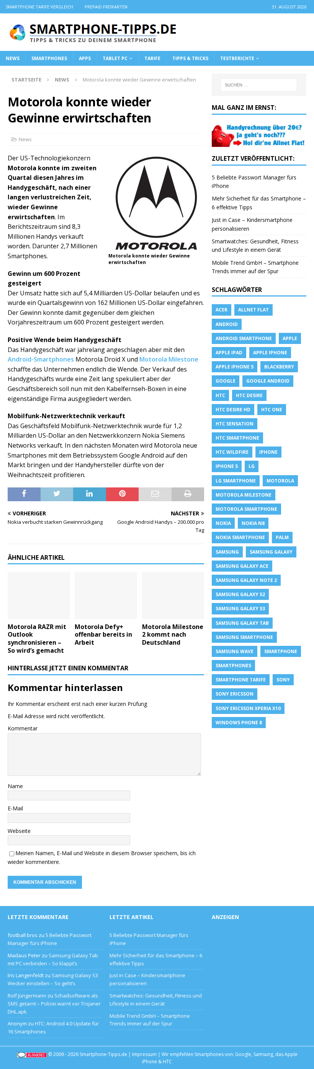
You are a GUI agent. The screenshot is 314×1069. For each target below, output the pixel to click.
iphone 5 (227, 466)
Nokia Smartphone (240, 537)
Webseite (19, 830)
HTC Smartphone (237, 438)
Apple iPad (229, 352)
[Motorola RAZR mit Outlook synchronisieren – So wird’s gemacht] (39, 595)
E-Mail (15, 808)
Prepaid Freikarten (106, 7)
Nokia (223, 523)
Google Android (267, 381)
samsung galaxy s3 (240, 608)
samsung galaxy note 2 (246, 580)
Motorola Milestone (168, 359)
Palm (282, 537)
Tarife (152, 58)
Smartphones (49, 58)
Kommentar (23, 728)
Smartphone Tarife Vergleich (39, 7)
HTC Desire (249, 395)
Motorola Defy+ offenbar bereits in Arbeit (103, 634)
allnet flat (253, 309)
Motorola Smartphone (246, 509)
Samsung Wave (234, 651)
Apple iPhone (270, 352)
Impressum (144, 1054)
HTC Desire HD (233, 409)
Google (226, 381)
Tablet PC (115, 58)
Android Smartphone (244, 338)
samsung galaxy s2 (240, 594)
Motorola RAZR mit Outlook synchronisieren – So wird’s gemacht (37, 638)
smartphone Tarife (241, 679)
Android (227, 324)
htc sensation (234, 423)
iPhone (268, 452)
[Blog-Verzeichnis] (31, 1054)
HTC (220, 395)
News (13, 58)
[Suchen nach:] (258, 84)
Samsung (227, 552)
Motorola (280, 480)
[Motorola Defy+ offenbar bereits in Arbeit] (106, 595)
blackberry (279, 366)
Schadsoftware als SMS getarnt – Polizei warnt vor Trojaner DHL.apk (54, 1003)
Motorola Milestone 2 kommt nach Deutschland (172, 634)
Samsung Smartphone (244, 637)
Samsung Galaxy (271, 552)
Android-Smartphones (41, 359)
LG (252, 466)
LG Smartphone (236, 480)
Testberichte (237, 58)
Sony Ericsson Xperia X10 (248, 708)
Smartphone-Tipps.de (103, 1054)
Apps (85, 58)
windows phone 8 (239, 722)
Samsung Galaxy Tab (242, 623)
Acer (221, 309)
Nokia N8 (253, 523)
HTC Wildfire (232, 452)
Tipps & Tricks (190, 58)
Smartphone (280, 651)
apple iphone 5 (234, 366)
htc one (271, 409)
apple (290, 338)
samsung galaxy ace (242, 566)
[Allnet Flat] (259, 142)
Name (15, 786)
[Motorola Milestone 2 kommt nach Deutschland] (173, 595)
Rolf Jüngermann (27, 995)
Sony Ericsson (234, 694)
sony (283, 679)
